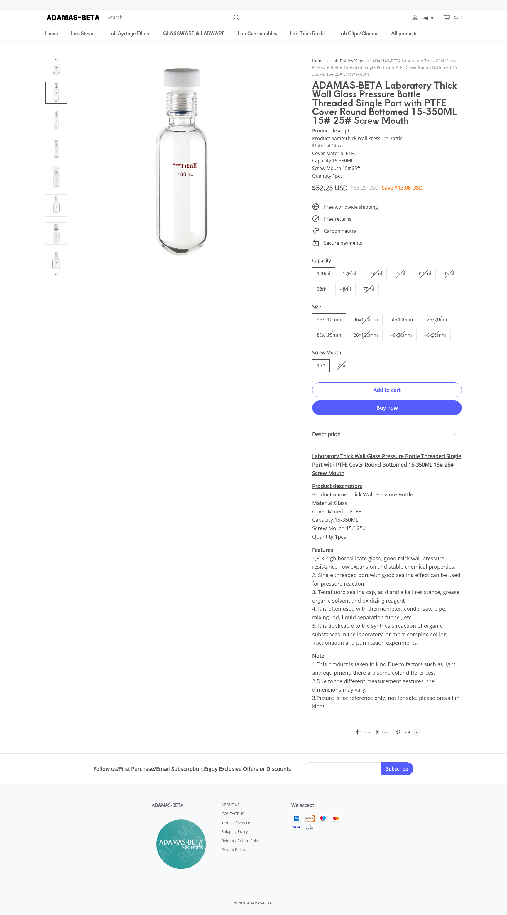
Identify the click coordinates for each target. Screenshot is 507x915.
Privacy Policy (233, 849)
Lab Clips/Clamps (358, 33)
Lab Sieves (83, 33)
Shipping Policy (235, 831)
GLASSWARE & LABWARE (194, 33)
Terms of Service (236, 822)
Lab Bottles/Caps (348, 61)
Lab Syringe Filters (129, 33)
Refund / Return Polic (240, 840)
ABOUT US (230, 804)
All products (404, 33)
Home (51, 33)
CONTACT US (233, 813)
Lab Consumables (257, 33)
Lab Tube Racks (307, 33)
